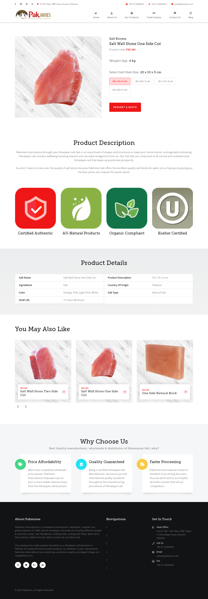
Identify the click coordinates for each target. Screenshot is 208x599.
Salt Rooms (117, 38)
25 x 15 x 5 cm (165, 81)
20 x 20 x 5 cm (142, 81)
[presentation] (19, 406)
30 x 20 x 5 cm (120, 89)
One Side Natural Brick (159, 393)
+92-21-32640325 (136, 4)
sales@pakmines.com (183, 4)
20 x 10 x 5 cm (120, 81)
